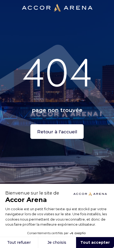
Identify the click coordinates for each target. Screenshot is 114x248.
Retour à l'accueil (57, 131)
